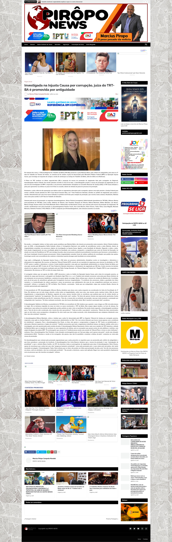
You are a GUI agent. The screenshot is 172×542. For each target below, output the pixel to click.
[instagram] (142, 528)
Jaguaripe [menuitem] (66, 44)
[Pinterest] (51, 451)
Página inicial (28, 81)
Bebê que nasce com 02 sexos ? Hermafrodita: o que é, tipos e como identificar (139, 477)
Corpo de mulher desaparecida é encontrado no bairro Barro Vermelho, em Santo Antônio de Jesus (139, 456)
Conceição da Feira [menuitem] (78, 44)
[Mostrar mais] (58, 451)
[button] (144, 2)
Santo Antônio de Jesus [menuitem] (44, 44)
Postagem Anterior (30, 519)
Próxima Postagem (111, 519)
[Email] (55, 451)
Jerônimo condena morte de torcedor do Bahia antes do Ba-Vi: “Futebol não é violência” (71, 488)
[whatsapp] (146, 528)
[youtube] (138, 528)
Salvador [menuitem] (57, 44)
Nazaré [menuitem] (32, 44)
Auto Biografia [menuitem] (90, 44)
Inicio (139, 539)
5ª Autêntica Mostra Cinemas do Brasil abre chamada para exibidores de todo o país (103, 488)
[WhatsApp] (48, 451)
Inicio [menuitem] (26, 44)
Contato (145, 539)
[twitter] (134, 528)
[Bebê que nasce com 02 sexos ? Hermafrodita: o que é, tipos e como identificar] (125, 478)
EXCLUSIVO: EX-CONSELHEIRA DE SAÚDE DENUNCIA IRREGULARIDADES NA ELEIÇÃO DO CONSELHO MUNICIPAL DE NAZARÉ (138, 444)
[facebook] (130, 528)
